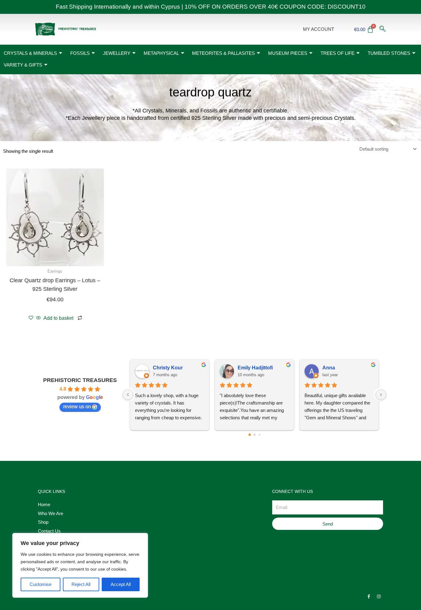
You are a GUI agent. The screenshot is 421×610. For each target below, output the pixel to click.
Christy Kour (168, 367)
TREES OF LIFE (337, 53)
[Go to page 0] (249, 434)
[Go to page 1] (254, 434)
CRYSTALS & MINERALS (30, 53)
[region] (80, 565)
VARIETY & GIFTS (23, 64)
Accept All (121, 584)
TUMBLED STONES (389, 53)
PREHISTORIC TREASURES (80, 380)
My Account (318, 29)
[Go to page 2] (259, 434)
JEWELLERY (116, 53)
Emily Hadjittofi (255, 367)
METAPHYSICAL (161, 53)
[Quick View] (38, 318)
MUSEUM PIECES (287, 53)
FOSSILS (80, 53)
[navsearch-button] (382, 29)
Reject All (81, 584)
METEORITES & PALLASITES (223, 53)
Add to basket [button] (58, 318)
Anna (328, 367)
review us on (77, 406)
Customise (40, 584)
